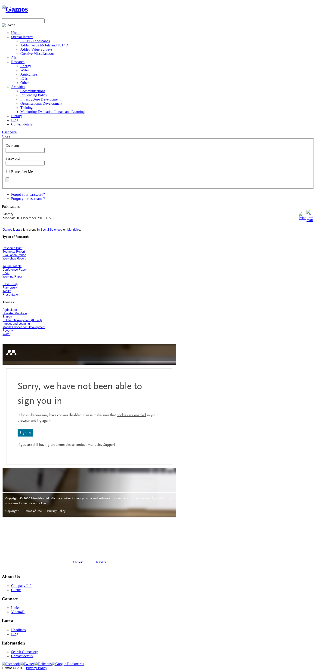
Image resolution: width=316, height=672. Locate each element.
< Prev (77, 562)
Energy (7, 316)
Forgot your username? (28, 199)
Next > (101, 562)
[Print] (302, 218)
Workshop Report (14, 258)
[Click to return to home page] (15, 9)
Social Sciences (51, 229)
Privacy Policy (36, 668)
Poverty (8, 330)
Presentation (11, 294)
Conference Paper (15, 269)
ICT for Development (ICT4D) (22, 320)
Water (6, 334)
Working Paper (12, 276)
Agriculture (10, 310)
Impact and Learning (16, 323)
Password (13, 158)
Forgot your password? (28, 194)
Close (6, 136)
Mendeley (73, 229)
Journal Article (12, 266)
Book (6, 273)
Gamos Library (12, 229)
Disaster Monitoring (15, 313)
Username (13, 146)
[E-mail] (310, 220)
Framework (10, 287)
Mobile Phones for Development (24, 327)
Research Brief (12, 248)
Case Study (10, 284)
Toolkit (7, 291)
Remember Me (22, 172)
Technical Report (14, 251)
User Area (9, 132)
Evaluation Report (14, 255)
